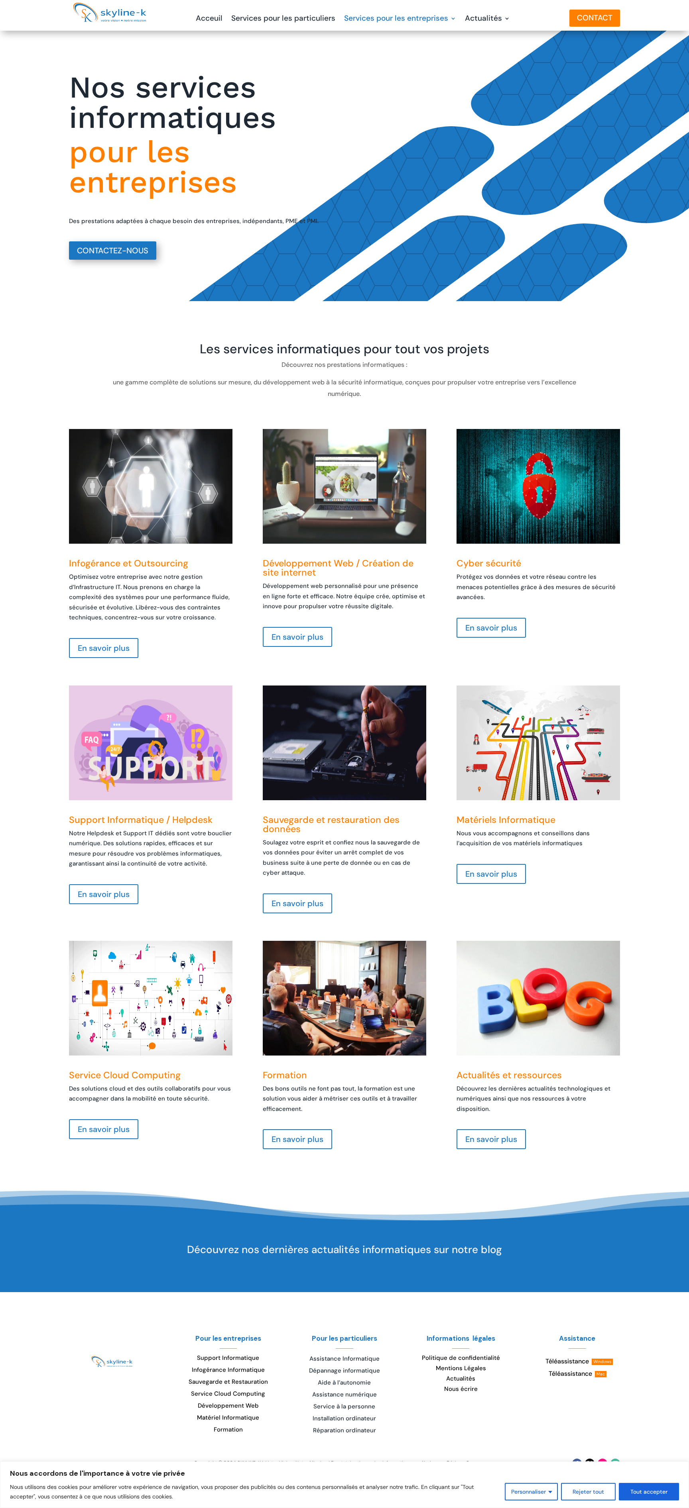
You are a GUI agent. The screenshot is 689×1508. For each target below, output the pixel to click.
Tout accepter (648, 1491)
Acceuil (209, 19)
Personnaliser (528, 1491)
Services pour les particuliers (283, 19)
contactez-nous (112, 250)
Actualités (483, 19)
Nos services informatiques (172, 103)
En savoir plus (104, 648)
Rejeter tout (588, 1491)
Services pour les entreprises (396, 19)
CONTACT (594, 18)
